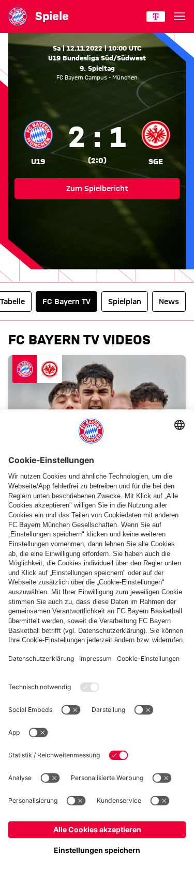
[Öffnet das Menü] (179, 16)
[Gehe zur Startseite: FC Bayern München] (17, 16)
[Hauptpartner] (155, 16)
